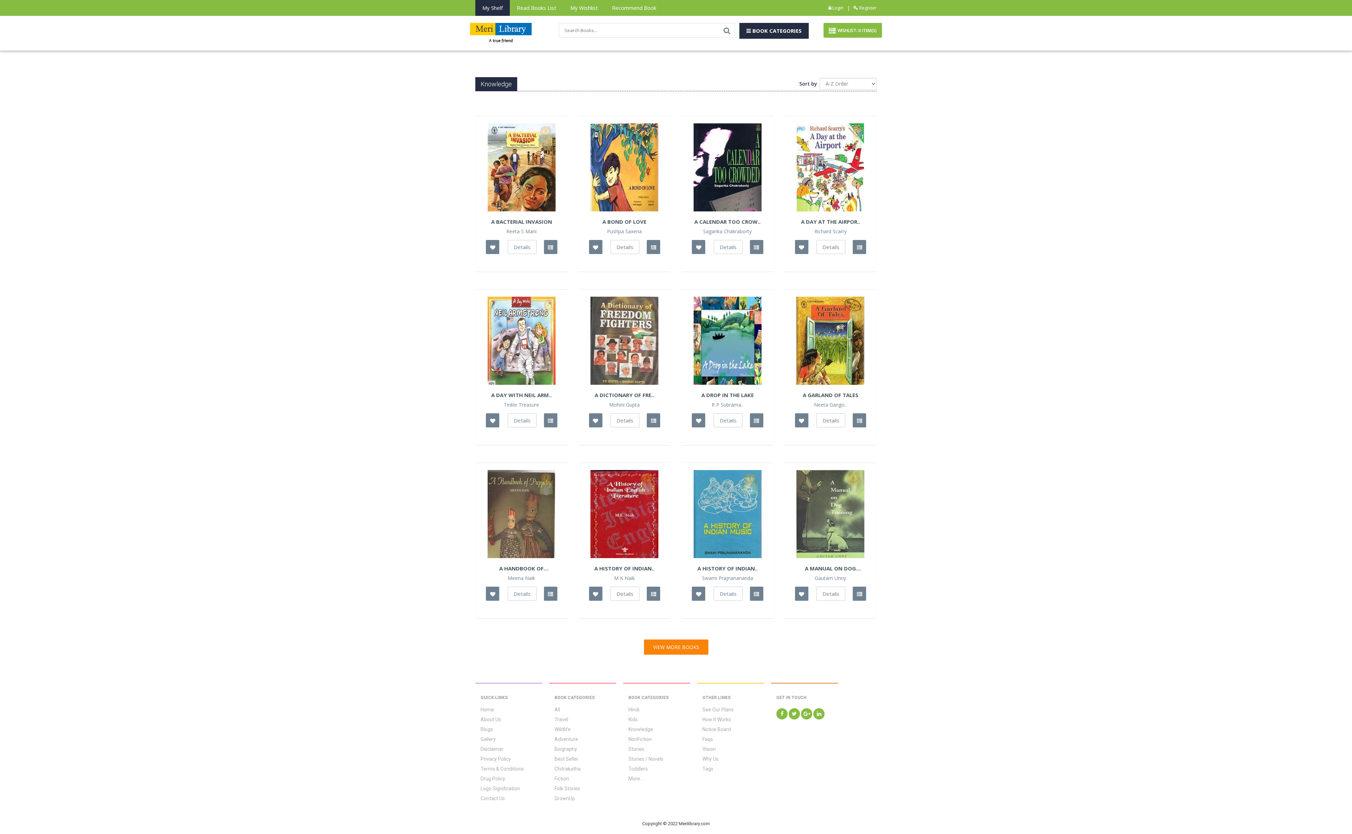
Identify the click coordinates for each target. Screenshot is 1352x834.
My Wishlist (584, 7)
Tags (707, 769)
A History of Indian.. (727, 568)
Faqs (707, 739)
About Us (491, 719)
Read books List (536, 7)
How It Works (716, 719)
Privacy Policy (496, 759)
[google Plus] (806, 713)
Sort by (808, 83)
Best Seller (566, 759)
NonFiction (640, 739)
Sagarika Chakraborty (727, 231)
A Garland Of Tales (830, 395)
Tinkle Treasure (521, 405)
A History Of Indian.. (624, 568)
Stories (636, 749)
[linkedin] (819, 713)
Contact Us (493, 798)
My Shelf (492, 7)
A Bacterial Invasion (521, 221)
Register (867, 8)
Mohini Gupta (624, 405)
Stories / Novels (645, 759)
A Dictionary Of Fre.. (624, 395)
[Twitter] (794, 713)
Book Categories (776, 30)
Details (522, 247)
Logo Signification (500, 788)
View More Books (676, 647)
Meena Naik (521, 578)
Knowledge (640, 729)
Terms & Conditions (502, 769)
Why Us (710, 759)
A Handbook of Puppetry (521, 568)
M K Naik (624, 578)
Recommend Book (634, 7)
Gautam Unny (830, 578)
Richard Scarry (830, 231)
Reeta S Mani (521, 231)
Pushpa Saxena (624, 231)
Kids (633, 719)
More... (635, 779)
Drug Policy (493, 779)
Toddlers (638, 769)
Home (487, 709)
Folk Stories (567, 788)
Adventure (566, 739)
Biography (566, 749)
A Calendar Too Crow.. (727, 221)
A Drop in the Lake (727, 395)
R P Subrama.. (727, 405)
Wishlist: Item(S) (857, 30)
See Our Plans (718, 709)
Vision (709, 749)
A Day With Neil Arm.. (521, 395)
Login (837, 8)
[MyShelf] (550, 247)
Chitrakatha (568, 769)
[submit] (727, 30)
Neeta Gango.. (830, 405)
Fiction (562, 779)
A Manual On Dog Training (830, 568)
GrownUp (565, 798)
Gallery (488, 739)
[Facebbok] (782, 713)
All (557, 709)
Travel (561, 719)
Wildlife (563, 729)
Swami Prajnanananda (727, 578)
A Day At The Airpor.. (830, 221)
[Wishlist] (492, 247)
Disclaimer (492, 749)
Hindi (633, 709)
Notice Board (716, 729)
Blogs (487, 729)
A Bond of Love (624, 221)
